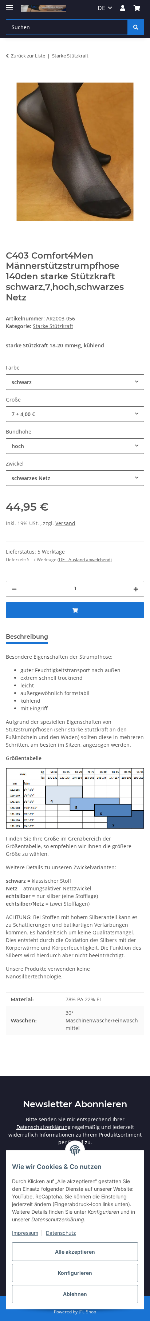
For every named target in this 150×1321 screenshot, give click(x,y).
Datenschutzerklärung (43, 1127)
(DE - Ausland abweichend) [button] (85, 559)
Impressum (25, 1233)
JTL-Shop (87, 1312)
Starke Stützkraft (53, 326)
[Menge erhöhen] (136, 588)
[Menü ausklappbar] (9, 4)
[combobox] (75, 382)
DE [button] (101, 8)
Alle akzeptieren (75, 1252)
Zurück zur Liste (28, 55)
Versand (65, 523)
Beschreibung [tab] (27, 636)
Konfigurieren (75, 1273)
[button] (122, 8)
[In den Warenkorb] (11, 79)
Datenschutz (61, 1233)
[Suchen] (135, 27)
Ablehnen (75, 1294)
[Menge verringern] (14, 588)
